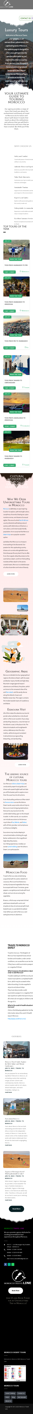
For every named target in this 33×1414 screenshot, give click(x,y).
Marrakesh (9, 692)
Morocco (6, 509)
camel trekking (12, 847)
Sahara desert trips (18, 784)
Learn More (11, 574)
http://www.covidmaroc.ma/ (17, 1019)
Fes (13, 822)
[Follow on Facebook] (5, 1264)
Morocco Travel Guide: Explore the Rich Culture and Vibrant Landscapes (15, 1064)
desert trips (7, 535)
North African (23, 520)
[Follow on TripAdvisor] (9, 1264)
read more (8, 1092)
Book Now (15, 1291)
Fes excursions (9, 802)
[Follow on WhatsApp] (12, 1264)
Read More (16, 1209)
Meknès (17, 822)
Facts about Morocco (12, 1119)
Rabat (24, 822)
